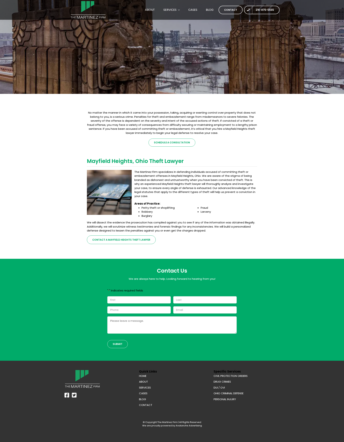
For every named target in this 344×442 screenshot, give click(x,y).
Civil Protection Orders (231, 376)
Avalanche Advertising (188, 425)
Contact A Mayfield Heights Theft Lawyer (121, 240)
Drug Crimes (222, 381)
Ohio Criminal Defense (228, 393)
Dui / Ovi (219, 387)
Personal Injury (225, 399)
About (143, 381)
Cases (143, 393)
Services (145, 387)
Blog (142, 399)
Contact (145, 405)
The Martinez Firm (167, 422)
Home (142, 376)
